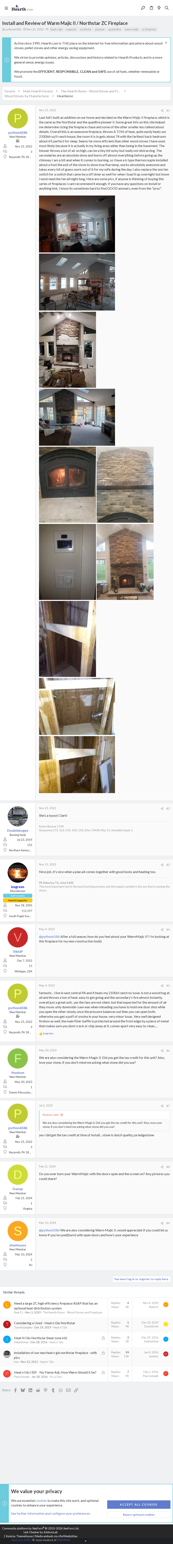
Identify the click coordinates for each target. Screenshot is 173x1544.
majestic (71, 29)
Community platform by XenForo (40, 1528)
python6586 (13, 29)
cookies (41, 1500)
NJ (30, 1265)
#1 (168, 110)
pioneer (100, 29)
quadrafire (114, 29)
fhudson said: (51, 1114)
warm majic (132, 29)
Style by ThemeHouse (19, 1536)
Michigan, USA (23, 971)
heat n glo (57, 29)
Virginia (27, 1208)
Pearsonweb (21, 1376)
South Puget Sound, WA (23, 916)
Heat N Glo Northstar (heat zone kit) (40, 1338)
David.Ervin (151, 1326)
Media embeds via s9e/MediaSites (56, 1536)
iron (16, 1361)
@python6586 (49, 936)
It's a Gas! (56, 1376)
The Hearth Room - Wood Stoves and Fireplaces (72, 1312)
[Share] (162, 111)
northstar (86, 29)
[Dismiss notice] (165, 43)
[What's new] (159, 8)
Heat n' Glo (60, 1327)
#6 (168, 1050)
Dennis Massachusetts (22, 1092)
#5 (168, 985)
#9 (168, 1223)
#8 (168, 1167)
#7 (168, 1106)
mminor (153, 1356)
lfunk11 (18, 1312)
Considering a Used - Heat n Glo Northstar (44, 1323)
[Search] (167, 8)
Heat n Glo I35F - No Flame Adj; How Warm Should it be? (55, 1372)
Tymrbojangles (23, 1327)
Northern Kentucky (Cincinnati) (28, 850)
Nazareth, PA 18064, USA (25, 157)
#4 (168, 929)
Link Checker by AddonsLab (41, 1532)
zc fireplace (149, 29)
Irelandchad (21, 1342)
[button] (6, 8)
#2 (168, 808)
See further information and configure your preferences (50, 1513)
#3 (168, 864)
